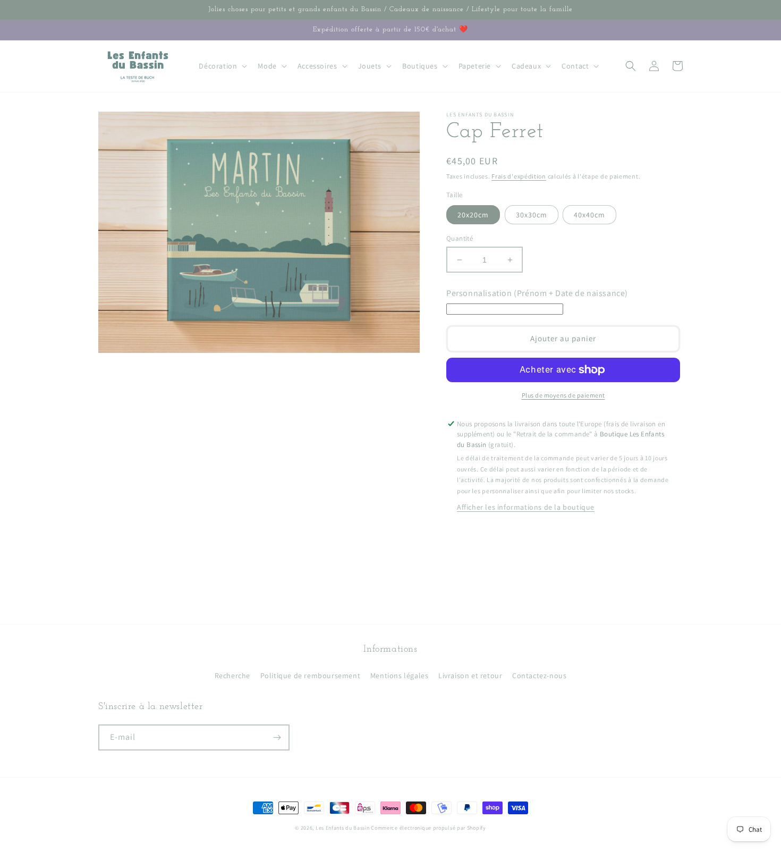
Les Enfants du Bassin (343, 827)
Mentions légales (399, 675)
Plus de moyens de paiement (563, 395)
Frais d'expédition (518, 176)
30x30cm (531, 215)
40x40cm (589, 215)
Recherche (232, 675)
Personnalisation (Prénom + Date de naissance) (537, 293)
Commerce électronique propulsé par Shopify (428, 827)
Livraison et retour (470, 675)
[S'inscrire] (276, 737)
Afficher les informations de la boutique (526, 507)
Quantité (459, 238)
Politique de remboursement (310, 675)
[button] (221, 66)
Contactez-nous (539, 675)
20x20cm (473, 215)
